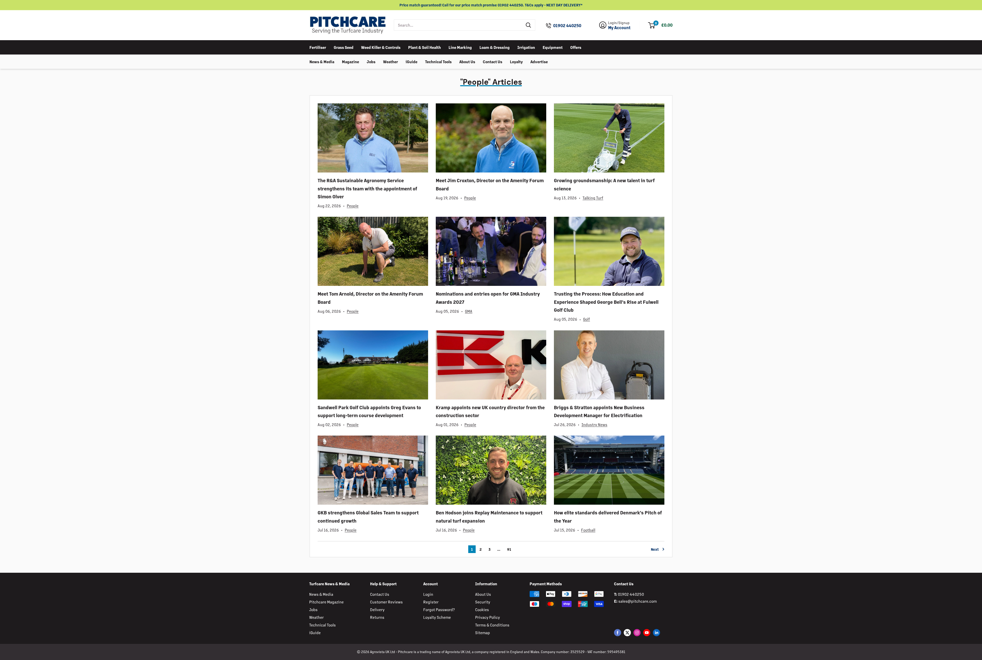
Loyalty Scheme (437, 617)
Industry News (594, 424)
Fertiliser (317, 47)
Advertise (539, 61)
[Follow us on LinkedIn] (656, 632)
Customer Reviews (386, 601)
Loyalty (516, 61)
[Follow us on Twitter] (627, 632)
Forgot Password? (439, 609)
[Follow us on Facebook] (617, 632)
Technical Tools (438, 61)
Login (428, 594)
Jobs (371, 61)
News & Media (321, 61)
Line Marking (460, 47)
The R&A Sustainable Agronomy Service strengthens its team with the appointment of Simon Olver (367, 188)
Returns (377, 617)
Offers (575, 47)
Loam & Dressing (494, 47)
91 (509, 549)
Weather (390, 61)
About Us (467, 61)
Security (482, 601)
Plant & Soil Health (424, 47)
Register (431, 601)
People (353, 205)
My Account (619, 28)
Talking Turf (593, 197)
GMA (468, 311)
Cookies (482, 609)
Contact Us (492, 61)
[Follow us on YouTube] (646, 632)
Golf (586, 319)
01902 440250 (567, 26)
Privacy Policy (487, 617)
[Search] (528, 25)
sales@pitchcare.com (637, 601)
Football (588, 529)
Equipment (553, 47)
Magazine (350, 61)
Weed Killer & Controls (380, 47)
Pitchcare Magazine (326, 601)
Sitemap (482, 632)
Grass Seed (343, 47)
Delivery (377, 609)
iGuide (411, 61)
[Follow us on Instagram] (637, 632)
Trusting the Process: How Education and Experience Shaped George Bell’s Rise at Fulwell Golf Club (606, 301)
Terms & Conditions (492, 624)
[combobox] (458, 25)
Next (655, 549)
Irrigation (526, 47)
